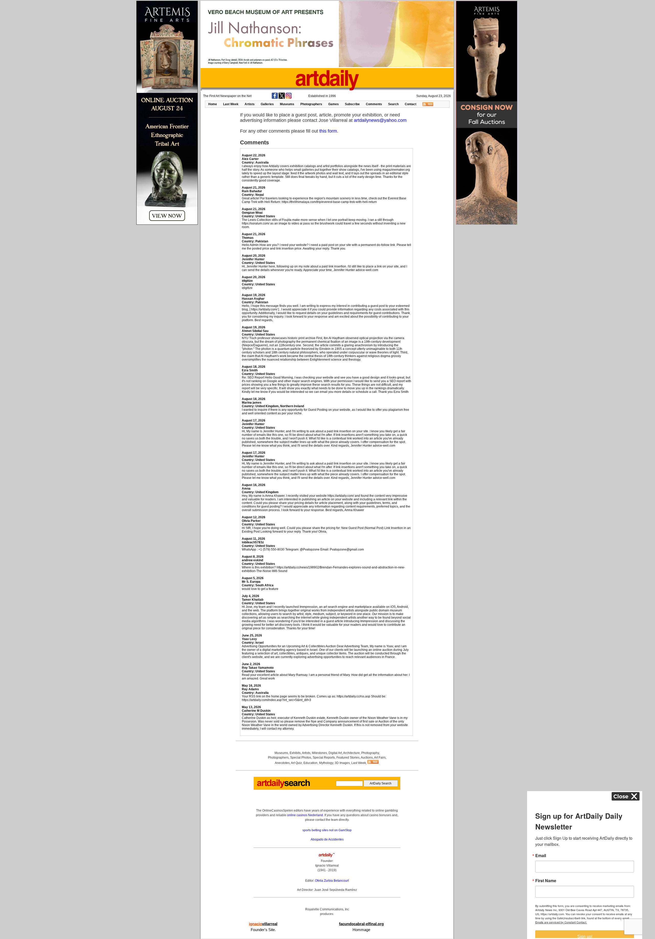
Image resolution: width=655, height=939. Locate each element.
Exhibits (295, 753)
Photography (370, 753)
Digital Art (335, 753)
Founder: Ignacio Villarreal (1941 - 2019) (327, 865)
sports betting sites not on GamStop (327, 830)
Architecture (351, 753)
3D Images (342, 763)
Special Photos (300, 757)
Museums (287, 104)
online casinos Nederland (305, 815)
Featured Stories (347, 757)
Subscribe (352, 104)
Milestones (319, 753)
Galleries (267, 104)
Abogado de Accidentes (327, 839)
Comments (374, 104)
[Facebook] (275, 98)
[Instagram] (289, 98)
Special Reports (324, 757)
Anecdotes (282, 763)
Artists (250, 104)
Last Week (230, 104)
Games (333, 104)
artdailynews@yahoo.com (380, 120)
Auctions (367, 757)
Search (393, 104)
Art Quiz (296, 763)
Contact (410, 104)
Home (212, 104)
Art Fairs (380, 757)
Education (310, 763)
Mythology (326, 763)
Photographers (311, 104)
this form (328, 131)
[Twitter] (282, 98)
